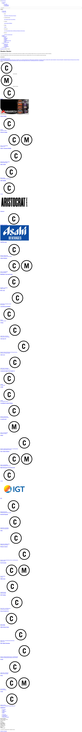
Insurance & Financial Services (72, 59)
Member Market (6, 42)
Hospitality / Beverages (56, 59)
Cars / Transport (22, 59)
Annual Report (6, 46)
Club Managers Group (7, 40)
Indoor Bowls (6, 15)
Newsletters (4, 709)
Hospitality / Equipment (63, 59)
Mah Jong (15, 30)
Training (5, 39)
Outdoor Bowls (10, 15)
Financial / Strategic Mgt (46, 59)
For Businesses (6, 5)
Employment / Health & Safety (29, 59)
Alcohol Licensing (6, 59)
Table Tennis (23, 30)
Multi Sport (19, 30)
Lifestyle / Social (2, 60)
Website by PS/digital (3, 731)
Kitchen (78, 59)
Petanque (14, 15)
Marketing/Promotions (9, 60)
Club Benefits (2, 58)
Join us (3, 3)
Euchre (9, 19)
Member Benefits (7, 58)
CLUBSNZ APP (4, 715)
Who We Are (6, 44)
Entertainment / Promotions (38, 59)
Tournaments (4, 711)
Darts (11, 30)
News (5, 37)
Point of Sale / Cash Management (31, 60)
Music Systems (18, 60)
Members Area (4, 36)
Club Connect (4, 47)
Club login (3, 2)
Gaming (51, 59)
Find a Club (4, 714)
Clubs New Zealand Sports (8, 34)
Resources (5, 38)
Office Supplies (23, 60)
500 (4, 19)
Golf (13, 30)
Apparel (10, 59)
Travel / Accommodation (40, 60)
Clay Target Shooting (7, 30)
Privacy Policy (4, 716)
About (3, 43)
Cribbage (7, 19)
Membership (14, 60)
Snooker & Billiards (9, 23)
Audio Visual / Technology (16, 59)
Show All (1, 59)
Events (5, 41)
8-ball (5, 23)
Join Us (3, 712)
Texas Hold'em (13, 19)
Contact (3, 710)
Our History (6, 45)
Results (3, 35)
